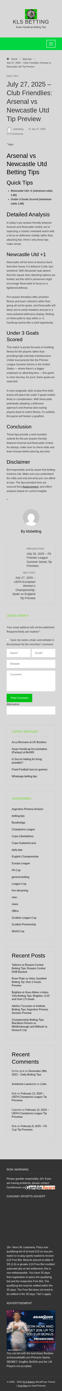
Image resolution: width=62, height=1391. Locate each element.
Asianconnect (30, 486)
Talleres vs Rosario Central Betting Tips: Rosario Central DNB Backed (28, 968)
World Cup (18, 931)
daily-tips (12, 76)
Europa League (21, 863)
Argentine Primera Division (27, 809)
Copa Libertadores (23, 836)
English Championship (25, 856)
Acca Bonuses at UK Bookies (29, 742)
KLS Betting (31, 22)
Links (43, 1084)
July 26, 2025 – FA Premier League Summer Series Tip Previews (39, 558)
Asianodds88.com (19, 1357)
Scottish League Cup (24, 917)
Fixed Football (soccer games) (29, 769)
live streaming (20, 890)
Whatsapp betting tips (24, 776)
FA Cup (16, 870)
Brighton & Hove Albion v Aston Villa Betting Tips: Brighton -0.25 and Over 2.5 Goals (30, 996)
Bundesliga (18, 822)
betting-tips (18, 815)
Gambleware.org (16, 1187)
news (15, 904)
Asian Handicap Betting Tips (31, 27)
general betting (20, 877)
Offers (15, 911)
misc (14, 897)
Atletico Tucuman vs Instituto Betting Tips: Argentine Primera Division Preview (30, 1009)
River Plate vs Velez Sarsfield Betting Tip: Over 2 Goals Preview (29, 982)
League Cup (19, 883)
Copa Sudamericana (24, 843)
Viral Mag (23, 1385)
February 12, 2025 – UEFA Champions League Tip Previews (29, 1097)
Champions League (23, 829)
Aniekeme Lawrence (24, 1084)
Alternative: (13, 704)
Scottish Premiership (24, 924)
